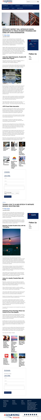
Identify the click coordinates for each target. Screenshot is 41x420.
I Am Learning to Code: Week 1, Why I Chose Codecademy (14, 360)
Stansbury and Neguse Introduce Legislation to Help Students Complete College (14, 165)
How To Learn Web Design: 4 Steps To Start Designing (22, 342)
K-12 (11, 5)
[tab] (31, 44)
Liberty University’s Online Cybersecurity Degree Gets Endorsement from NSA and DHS (22, 362)
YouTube (30, 59)
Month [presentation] (35, 43)
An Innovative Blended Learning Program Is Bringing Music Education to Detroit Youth (6, 344)
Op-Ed (13, 8)
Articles (4, 27)
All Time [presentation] (33, 46)
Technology (5, 403)
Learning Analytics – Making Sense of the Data (14, 149)
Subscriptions (14, 403)
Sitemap (4, 406)
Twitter (30, 56)
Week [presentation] (31, 43)
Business (4, 402)
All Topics (4, 405)
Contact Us (23, 403)
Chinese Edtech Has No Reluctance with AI (6, 149)
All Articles (5, 5)
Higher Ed (17, 5)
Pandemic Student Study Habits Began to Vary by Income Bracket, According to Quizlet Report (22, 151)
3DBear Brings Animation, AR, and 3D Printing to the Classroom (22, 163)
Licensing (13, 402)
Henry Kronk (7, 35)
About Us (22, 402)
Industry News (5, 8)
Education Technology (28, 5)
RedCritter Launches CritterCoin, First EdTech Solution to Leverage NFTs (6, 361)
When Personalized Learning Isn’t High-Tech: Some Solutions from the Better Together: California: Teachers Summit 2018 (14, 346)
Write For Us (20, 8)
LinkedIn (30, 57)
